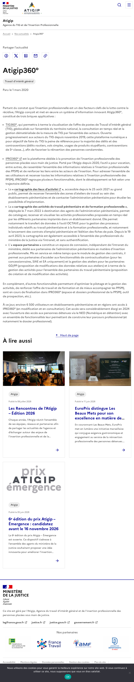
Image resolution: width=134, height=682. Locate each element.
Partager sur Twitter (16, 55)
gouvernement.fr (84, 622)
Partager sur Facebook (6, 55)
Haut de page (69, 335)
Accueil (6, 33)
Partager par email (35, 55)
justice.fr (37, 622)
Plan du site (100, 662)
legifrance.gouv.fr (13, 622)
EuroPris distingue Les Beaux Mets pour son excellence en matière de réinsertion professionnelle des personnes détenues (100, 418)
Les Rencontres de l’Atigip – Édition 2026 (33, 411)
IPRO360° (12, 159)
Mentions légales (28, 662)
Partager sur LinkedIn (25, 55)
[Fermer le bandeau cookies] (129, 673)
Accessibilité (9, 662)
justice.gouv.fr (58, 622)
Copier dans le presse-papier (45, 55)
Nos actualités (21, 33)
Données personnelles (53, 662)
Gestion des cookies (79, 662)
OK (68, 676)
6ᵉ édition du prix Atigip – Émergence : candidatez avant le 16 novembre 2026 (33, 524)
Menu (129, 4)
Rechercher (119, 4)
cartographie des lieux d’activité (36, 189)
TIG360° (11, 124)
